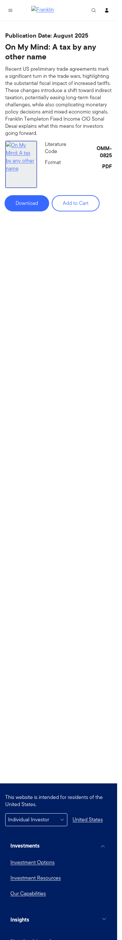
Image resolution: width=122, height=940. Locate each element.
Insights (19, 919)
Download (27, 203)
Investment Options (32, 862)
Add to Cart (75, 203)
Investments (25, 846)
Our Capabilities (28, 893)
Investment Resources (35, 878)
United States (88, 819)
